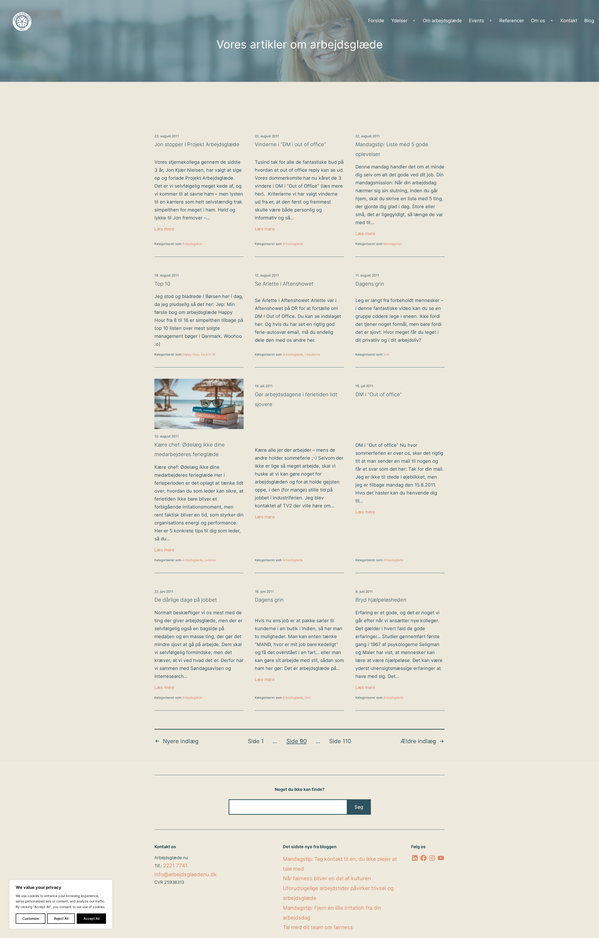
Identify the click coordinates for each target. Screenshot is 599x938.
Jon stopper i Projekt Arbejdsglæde (196, 144)
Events (476, 20)
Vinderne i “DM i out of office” (290, 144)
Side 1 (256, 741)
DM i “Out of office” (378, 394)
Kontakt (568, 20)
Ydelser (399, 20)
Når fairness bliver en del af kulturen (327, 878)
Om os (538, 20)
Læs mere (199, 228)
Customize (30, 918)
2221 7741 (175, 865)
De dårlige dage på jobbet (185, 600)
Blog (589, 20)
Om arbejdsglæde (442, 20)
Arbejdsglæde (192, 244)
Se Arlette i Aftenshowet (284, 284)
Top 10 (162, 284)
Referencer (511, 20)
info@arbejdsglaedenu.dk (185, 874)
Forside (376, 20)
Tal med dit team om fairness (318, 927)
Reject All (61, 918)
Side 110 (340, 741)
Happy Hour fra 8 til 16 (198, 354)
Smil (386, 354)
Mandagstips (392, 244)
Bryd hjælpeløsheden (380, 600)
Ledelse (210, 560)
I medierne (312, 354)
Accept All (91, 918)
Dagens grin (369, 284)
